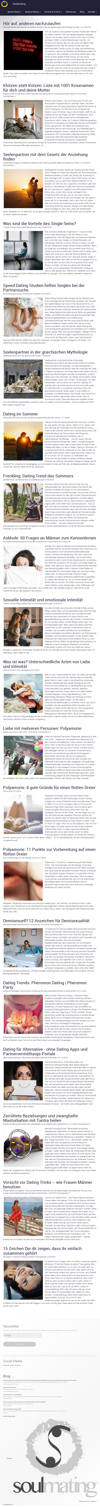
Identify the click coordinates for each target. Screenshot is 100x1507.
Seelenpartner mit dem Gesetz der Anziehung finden (45, 157)
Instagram (18, 1365)
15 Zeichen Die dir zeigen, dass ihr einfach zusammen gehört (42, 1251)
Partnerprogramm (84, 1501)
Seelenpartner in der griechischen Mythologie (45, 352)
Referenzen (71, 11)
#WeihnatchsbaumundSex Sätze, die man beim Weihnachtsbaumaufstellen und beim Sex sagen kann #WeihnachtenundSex (39, 1380)
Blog (82, 11)
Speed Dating (14, 11)
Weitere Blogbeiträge (9, 1416)
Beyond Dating (32, 11)
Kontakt (92, 11)
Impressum (93, 1501)
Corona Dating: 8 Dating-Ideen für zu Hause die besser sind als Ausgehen (24, 1402)
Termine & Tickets (52, 11)
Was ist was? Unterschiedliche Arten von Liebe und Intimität (46, 664)
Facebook (6, 1365)
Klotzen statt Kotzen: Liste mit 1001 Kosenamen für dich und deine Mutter (48, 87)
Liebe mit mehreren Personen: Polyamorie (42, 728)
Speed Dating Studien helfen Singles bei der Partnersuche (44, 288)
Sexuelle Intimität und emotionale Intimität (43, 599)
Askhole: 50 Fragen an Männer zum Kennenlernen (49, 538)
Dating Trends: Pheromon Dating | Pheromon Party (45, 985)
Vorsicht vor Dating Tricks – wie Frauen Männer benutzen (47, 1184)
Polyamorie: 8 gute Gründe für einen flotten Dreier (49, 787)
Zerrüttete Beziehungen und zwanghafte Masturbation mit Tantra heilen (40, 1118)
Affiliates (9, 1458)
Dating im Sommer (20, 414)
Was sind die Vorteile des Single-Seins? (39, 223)
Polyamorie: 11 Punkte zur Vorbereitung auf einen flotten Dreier (49, 852)
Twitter (12, 1365)
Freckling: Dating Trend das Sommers (38, 476)
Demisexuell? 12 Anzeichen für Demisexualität (46, 920)
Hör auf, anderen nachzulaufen (32, 23)
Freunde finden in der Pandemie (12, 1395)
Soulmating (19, 3)
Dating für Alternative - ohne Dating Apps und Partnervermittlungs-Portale (45, 1051)
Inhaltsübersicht (8, 1504)
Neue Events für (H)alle (9, 1387)
